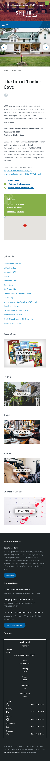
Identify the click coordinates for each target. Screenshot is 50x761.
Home (6, 71)
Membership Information (13, 315)
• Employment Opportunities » (18, 599)
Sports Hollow (11, 548)
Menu (8, 24)
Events (6, 276)
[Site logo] (25, 16)
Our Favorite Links (10, 289)
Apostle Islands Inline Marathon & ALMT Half (20, 302)
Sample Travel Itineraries (13, 323)
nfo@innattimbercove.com (20, 184)
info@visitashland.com (13, 752)
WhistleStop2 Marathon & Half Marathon (19, 319)
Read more (10, 575)
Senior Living (8, 297)
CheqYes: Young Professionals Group (17, 293)
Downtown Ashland (11, 280)
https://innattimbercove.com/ (21, 187)
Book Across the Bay (11, 306)
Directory (16, 71)
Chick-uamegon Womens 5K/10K (16, 310)
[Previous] (4, 47)
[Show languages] (47, 3)
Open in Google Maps (15, 212)
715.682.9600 (13, 180)
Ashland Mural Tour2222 (12, 263)
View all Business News (14, 625)
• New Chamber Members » (17, 589)
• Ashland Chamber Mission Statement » (23, 612)
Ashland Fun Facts (10, 268)
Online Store (8, 285)
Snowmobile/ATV (10, 272)
